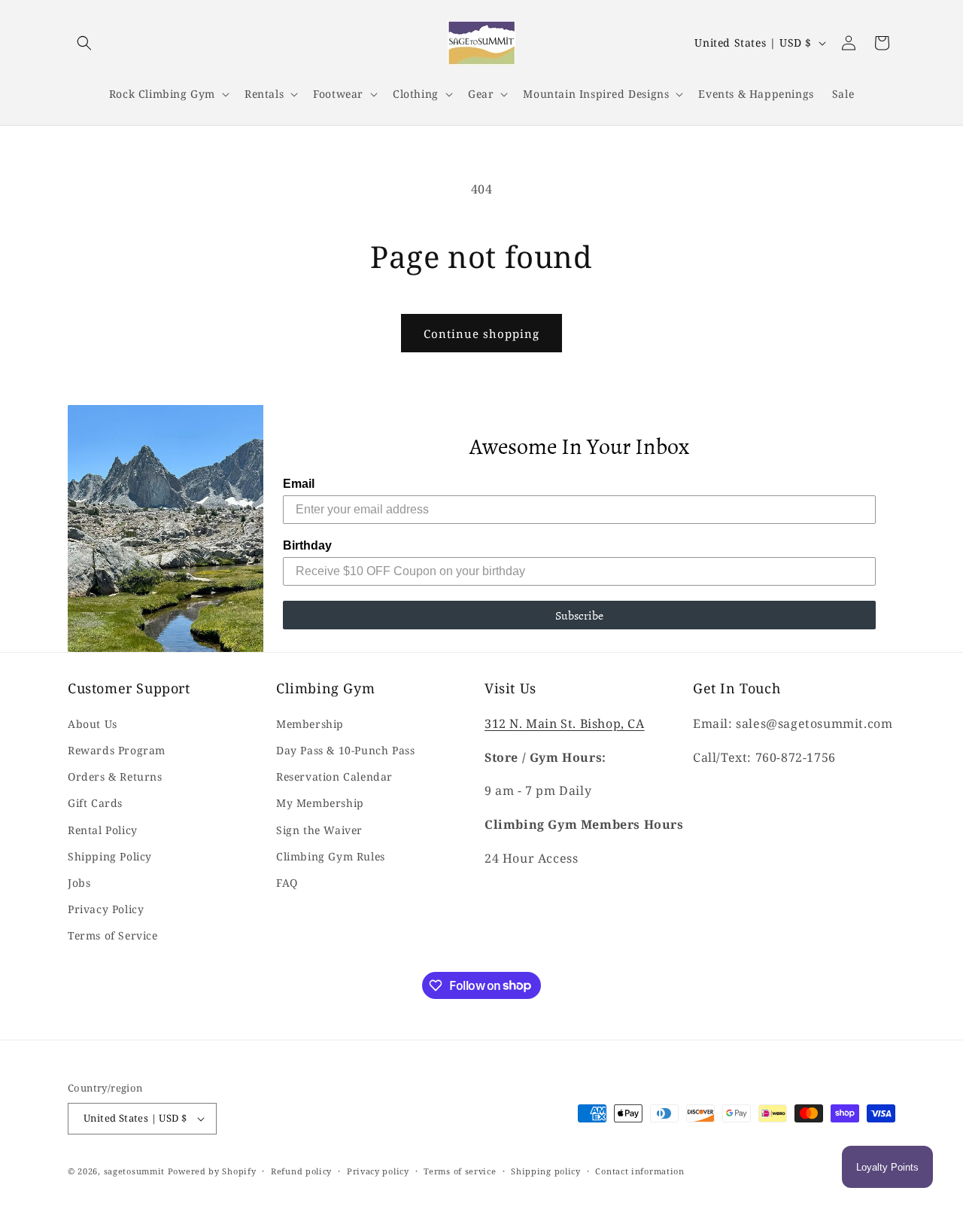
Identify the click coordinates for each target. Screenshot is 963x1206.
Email (298, 483)
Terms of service (460, 1171)
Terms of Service (113, 935)
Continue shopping (481, 333)
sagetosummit (136, 1171)
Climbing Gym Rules (330, 856)
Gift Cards (95, 803)
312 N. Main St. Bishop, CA (565, 723)
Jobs (79, 883)
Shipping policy (546, 1171)
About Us (92, 724)
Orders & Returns (115, 776)
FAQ (287, 883)
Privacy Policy (106, 909)
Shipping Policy (110, 856)
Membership (310, 724)
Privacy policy (378, 1171)
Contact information (639, 1171)
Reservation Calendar (334, 776)
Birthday (307, 545)
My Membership (320, 803)
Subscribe (579, 615)
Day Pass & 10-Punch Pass (345, 750)
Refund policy (301, 1171)
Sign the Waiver (319, 830)
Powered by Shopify (212, 1171)
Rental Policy (103, 830)
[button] (84, 42)
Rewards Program (117, 750)
